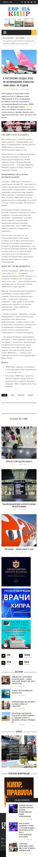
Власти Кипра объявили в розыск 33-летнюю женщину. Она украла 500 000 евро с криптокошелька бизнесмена (27, 830)
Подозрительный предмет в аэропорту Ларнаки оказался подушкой (19, 505)
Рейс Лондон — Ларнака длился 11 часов (19, 549)
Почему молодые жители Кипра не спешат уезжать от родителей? (23, 704)
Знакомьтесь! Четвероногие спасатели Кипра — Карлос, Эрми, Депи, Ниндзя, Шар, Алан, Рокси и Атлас (23, 680)
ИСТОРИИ (20, 38)
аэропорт (21, 395)
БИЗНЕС (21, 853)
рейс (12, 395)
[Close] (8, 800)
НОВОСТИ (14, 464)
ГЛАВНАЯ (9, 38)
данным (28, 106)
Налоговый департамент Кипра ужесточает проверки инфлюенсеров (27, 847)
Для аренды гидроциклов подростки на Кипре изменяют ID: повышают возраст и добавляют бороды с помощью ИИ (23, 717)
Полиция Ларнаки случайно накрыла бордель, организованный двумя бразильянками (26, 810)
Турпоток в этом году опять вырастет (19, 461)
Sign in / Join (7, 2)
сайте (16, 273)
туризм (30, 395)
